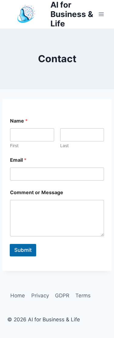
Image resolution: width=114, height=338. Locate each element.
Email (18, 160)
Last (64, 145)
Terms (83, 295)
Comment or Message (36, 192)
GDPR (62, 295)
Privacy (40, 295)
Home (17, 295)
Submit (23, 250)
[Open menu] (101, 14)
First (14, 145)
